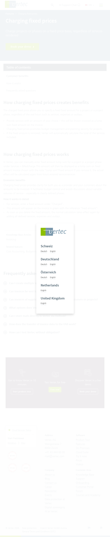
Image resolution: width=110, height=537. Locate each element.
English (53, 251)
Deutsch (44, 251)
